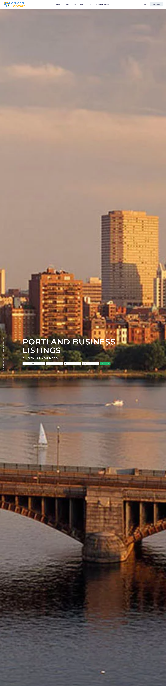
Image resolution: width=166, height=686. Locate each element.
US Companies (79, 4)
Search (106, 364)
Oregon (67, 4)
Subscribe (156, 4)
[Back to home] (14, 4)
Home (58, 4)
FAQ (90, 4)
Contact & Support (103, 4)
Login (146, 4)
